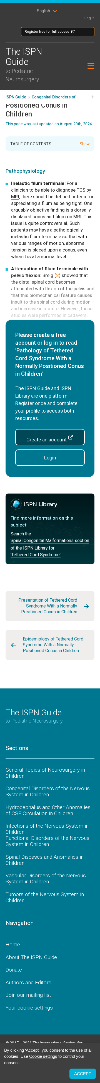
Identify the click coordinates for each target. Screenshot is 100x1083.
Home (13, 944)
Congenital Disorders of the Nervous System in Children (48, 791)
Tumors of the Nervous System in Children (45, 897)
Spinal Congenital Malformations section (50, 540)
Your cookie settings (29, 1008)
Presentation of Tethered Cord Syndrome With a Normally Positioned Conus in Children (47, 606)
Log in (89, 18)
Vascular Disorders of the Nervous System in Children (46, 878)
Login (50, 458)
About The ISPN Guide (31, 957)
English (43, 10)
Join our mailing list (28, 995)
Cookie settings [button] (43, 1056)
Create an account (47, 440)
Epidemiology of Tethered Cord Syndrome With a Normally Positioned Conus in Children (53, 644)
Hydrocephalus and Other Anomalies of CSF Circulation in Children (48, 810)
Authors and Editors (28, 982)
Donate (14, 970)
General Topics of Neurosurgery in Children (45, 773)
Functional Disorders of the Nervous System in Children (47, 841)
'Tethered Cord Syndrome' (36, 554)
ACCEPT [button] (82, 1073)
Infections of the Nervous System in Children (47, 829)
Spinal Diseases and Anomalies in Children (45, 860)
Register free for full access (47, 31)
